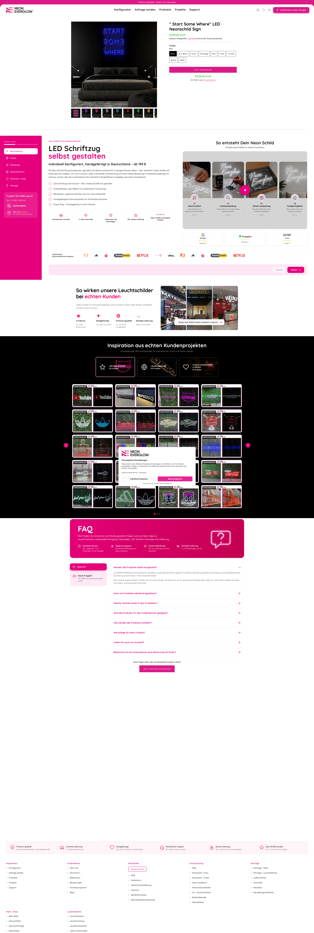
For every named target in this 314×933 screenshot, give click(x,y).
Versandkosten (209, 80)
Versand (191, 38)
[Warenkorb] (269, 10)
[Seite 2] (157, 514)
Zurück (71, 64)
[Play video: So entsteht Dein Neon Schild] (245, 190)
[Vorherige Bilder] (66, 445)
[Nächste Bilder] (248, 445)
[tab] (21, 151)
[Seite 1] (154, 514)
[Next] (307, 2)
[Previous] (7, 2)
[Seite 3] (159, 514)
